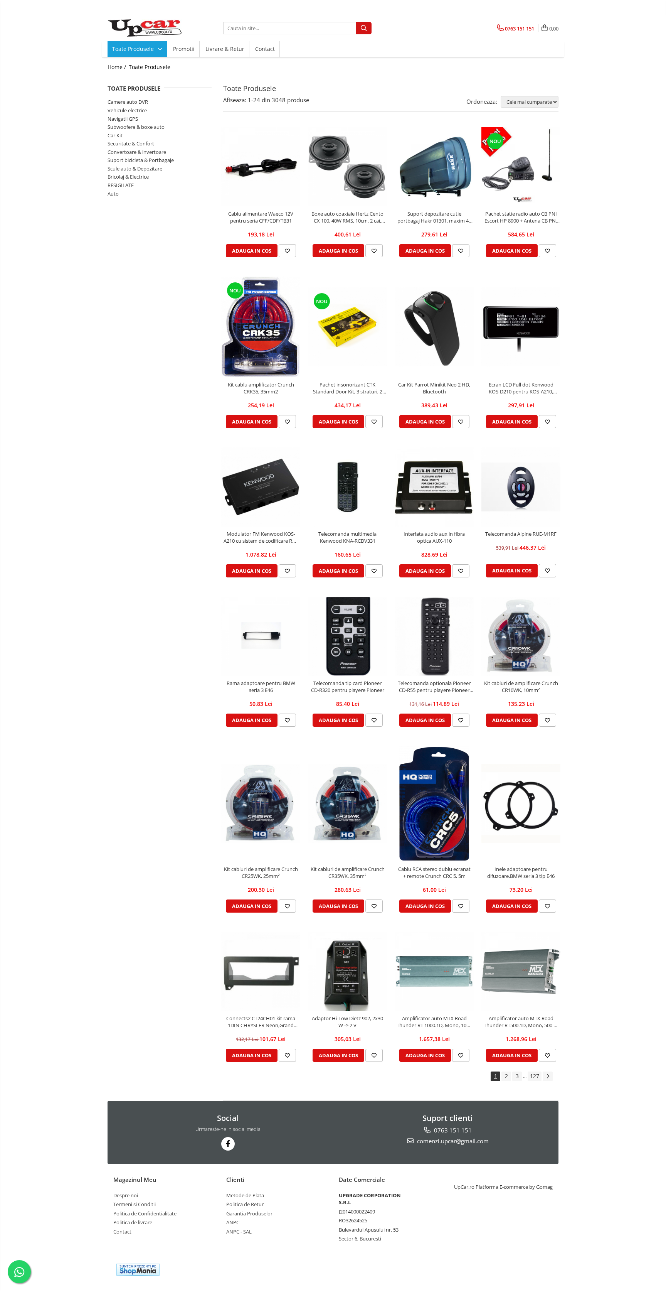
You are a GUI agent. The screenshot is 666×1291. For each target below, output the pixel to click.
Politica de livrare (132, 1222)
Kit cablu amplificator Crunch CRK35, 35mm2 (261, 388)
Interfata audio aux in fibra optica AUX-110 (434, 537)
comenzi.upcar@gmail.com (452, 1141)
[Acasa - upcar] (146, 28)
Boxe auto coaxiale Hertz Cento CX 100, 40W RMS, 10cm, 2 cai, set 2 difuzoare (347, 217)
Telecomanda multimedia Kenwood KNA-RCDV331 (347, 537)
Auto (113, 193)
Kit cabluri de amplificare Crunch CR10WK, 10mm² (521, 687)
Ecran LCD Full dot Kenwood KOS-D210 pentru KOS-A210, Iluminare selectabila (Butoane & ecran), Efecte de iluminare (521, 388)
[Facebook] (228, 1144)
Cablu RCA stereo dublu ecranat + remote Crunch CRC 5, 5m (434, 872)
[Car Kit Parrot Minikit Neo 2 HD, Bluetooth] (434, 326)
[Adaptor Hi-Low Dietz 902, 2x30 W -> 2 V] (347, 971)
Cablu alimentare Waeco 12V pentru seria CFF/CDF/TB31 (260, 217)
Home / (118, 67)
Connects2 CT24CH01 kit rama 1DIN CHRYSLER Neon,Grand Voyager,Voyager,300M (260, 1022)
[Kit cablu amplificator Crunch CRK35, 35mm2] (260, 327)
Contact (265, 48)
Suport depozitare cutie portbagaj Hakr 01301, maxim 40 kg (434, 217)
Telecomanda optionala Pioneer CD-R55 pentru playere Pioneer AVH (434, 687)
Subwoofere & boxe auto (136, 126)
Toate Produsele (133, 48)
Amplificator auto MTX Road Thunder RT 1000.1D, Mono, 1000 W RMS (434, 1022)
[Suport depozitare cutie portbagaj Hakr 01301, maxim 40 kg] (434, 166)
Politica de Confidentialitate (145, 1213)
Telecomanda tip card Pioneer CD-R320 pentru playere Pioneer (347, 687)
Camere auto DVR (128, 101)
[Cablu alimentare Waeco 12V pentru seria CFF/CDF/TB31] (260, 166)
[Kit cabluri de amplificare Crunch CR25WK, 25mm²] (260, 803)
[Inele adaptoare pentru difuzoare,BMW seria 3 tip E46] (520, 803)
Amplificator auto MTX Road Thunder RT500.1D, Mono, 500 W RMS (521, 1022)
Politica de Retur (245, 1204)
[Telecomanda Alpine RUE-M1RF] (520, 487)
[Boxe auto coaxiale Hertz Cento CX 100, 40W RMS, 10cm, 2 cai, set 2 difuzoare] (347, 166)
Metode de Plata (245, 1195)
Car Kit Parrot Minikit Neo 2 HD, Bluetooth (434, 388)
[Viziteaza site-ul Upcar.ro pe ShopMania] (138, 1270)
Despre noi (125, 1195)
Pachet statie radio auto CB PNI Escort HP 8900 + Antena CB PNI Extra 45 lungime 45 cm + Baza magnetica (520, 217)
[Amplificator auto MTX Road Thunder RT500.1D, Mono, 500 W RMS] (520, 971)
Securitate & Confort (131, 143)
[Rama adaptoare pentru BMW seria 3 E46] (260, 636)
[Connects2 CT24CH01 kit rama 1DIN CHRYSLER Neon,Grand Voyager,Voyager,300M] (260, 971)
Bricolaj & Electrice (128, 176)
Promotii (184, 48)
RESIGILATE (121, 185)
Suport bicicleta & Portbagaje (141, 160)
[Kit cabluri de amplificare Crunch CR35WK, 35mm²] (347, 803)
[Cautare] (364, 28)
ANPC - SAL (239, 1231)
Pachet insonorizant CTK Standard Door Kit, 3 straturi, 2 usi (347, 388)
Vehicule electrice (127, 110)
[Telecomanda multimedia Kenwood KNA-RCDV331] (347, 487)
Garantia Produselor (249, 1213)
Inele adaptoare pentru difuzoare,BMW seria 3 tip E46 (521, 872)
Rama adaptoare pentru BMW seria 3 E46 (261, 687)
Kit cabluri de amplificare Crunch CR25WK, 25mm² (261, 872)
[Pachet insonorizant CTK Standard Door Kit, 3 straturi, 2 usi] (347, 326)
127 (534, 1076)
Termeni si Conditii (134, 1204)
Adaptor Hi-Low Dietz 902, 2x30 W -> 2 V (347, 1022)
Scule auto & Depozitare (135, 168)
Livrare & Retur (224, 48)
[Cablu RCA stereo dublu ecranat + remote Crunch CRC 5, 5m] (434, 804)
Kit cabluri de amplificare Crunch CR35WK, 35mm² (348, 872)
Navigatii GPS (123, 118)
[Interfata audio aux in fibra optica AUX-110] (434, 487)
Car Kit (115, 135)
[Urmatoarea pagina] (548, 1076)
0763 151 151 (452, 1130)
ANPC (232, 1222)
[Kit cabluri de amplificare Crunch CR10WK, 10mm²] (520, 636)
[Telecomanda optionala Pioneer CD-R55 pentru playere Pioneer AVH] (434, 636)
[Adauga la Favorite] (287, 250)
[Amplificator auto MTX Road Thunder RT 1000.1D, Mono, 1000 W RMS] (434, 971)
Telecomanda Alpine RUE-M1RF (521, 533)
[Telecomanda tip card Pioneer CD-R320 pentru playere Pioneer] (347, 636)
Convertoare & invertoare (137, 152)
